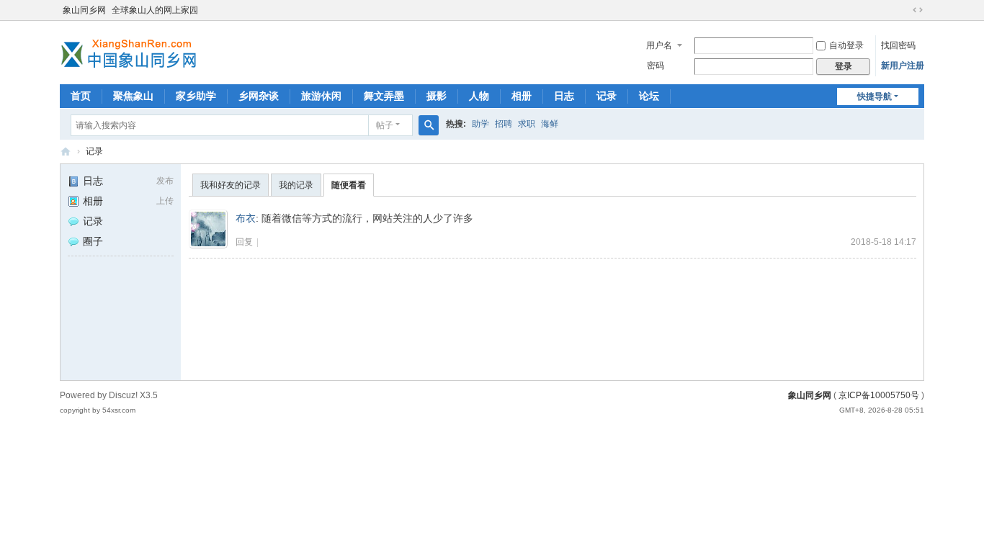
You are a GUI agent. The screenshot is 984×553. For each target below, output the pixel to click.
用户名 (659, 45)
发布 (165, 181)
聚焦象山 (133, 96)
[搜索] (429, 125)
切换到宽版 (917, 10)
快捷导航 (874, 96)
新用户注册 (902, 65)
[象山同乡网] (132, 51)
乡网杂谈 (258, 96)
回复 (244, 242)
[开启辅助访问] (904, 10)
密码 (655, 65)
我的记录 (296, 185)
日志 (564, 96)
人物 (479, 96)
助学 (480, 124)
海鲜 (549, 124)
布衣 (246, 218)
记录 (606, 96)
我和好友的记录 (230, 185)
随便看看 (348, 185)
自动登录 (846, 45)
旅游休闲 (321, 96)
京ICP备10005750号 (878, 395)
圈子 (93, 241)
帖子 (384, 125)
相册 (521, 96)
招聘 (503, 124)
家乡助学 (196, 96)
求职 (526, 124)
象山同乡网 (84, 10)
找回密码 (898, 45)
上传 (165, 201)
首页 (81, 96)
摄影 (436, 96)
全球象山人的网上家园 (155, 10)
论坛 (649, 96)
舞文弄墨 (384, 96)
